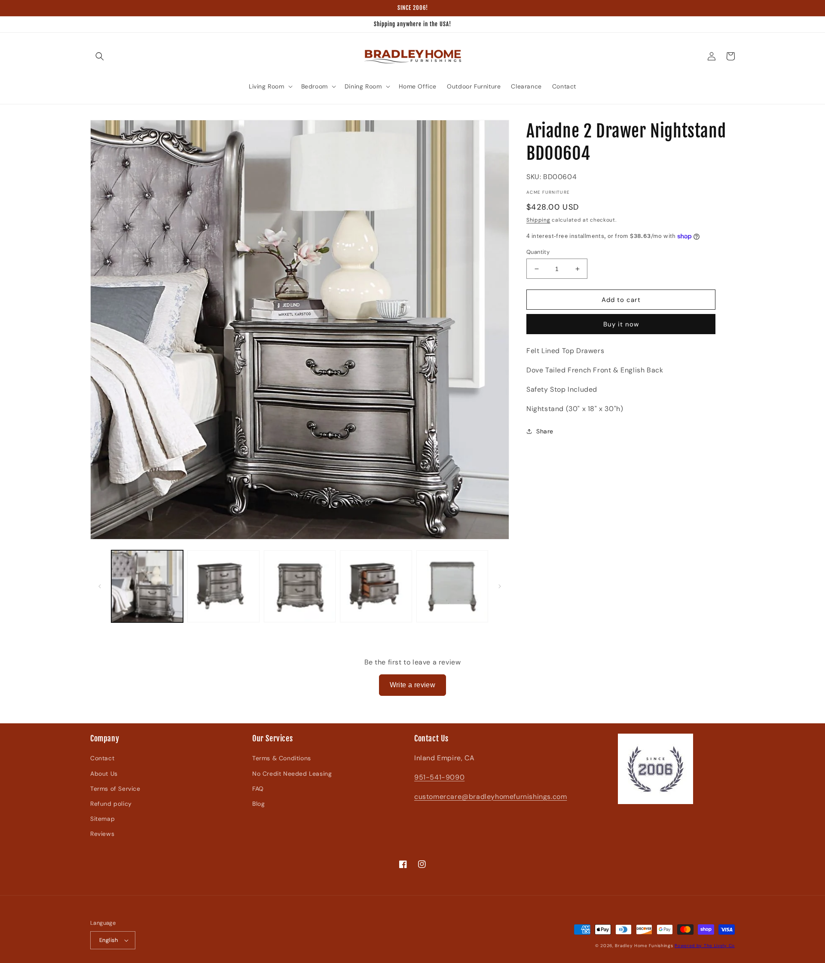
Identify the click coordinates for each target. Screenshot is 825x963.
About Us (104, 773)
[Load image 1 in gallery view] (147, 586)
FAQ (258, 788)
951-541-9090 (439, 777)
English (108, 940)
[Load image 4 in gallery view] (376, 586)
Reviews (102, 834)
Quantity (538, 252)
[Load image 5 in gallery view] (452, 586)
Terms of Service (115, 788)
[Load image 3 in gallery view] (300, 586)
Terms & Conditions (281, 758)
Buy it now (621, 324)
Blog (258, 804)
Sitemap (102, 819)
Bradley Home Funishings (644, 945)
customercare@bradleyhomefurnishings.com (490, 796)
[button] (99, 56)
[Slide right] (499, 586)
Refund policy (111, 804)
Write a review (413, 685)
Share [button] (544, 431)
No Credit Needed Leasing (292, 773)
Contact (102, 758)
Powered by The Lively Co (705, 945)
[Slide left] (99, 586)
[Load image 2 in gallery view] (223, 586)
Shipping (538, 219)
